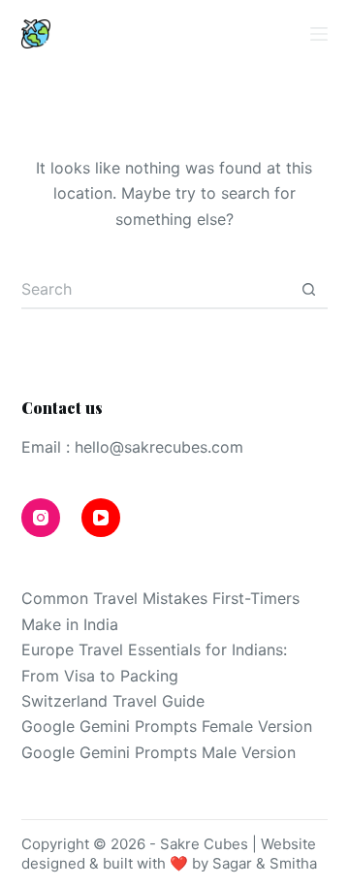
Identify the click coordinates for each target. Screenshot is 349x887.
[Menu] (319, 34)
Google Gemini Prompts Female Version (166, 726)
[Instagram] (199, 33)
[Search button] (308, 289)
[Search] (283, 34)
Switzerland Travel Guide (113, 701)
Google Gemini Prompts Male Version (158, 752)
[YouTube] (242, 33)
